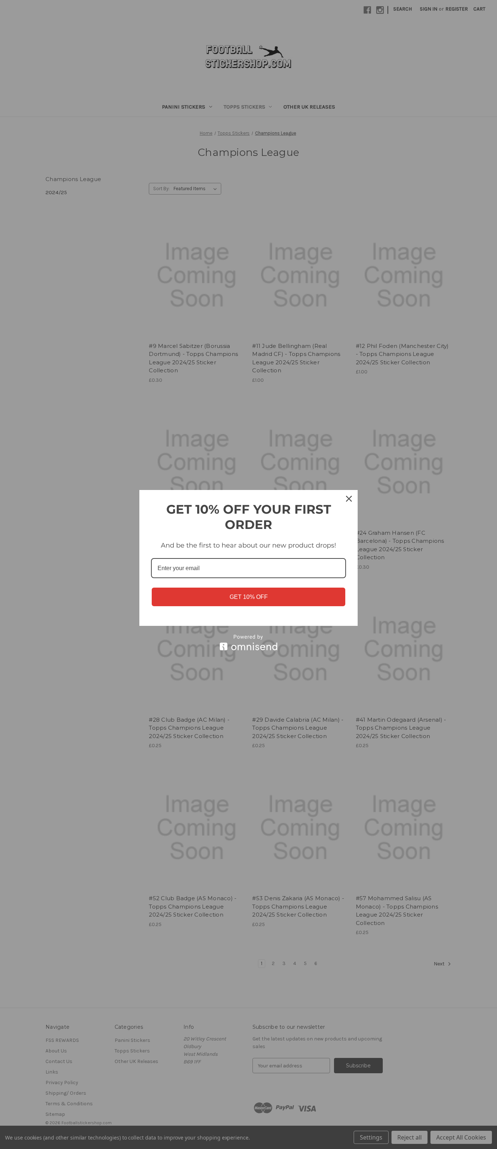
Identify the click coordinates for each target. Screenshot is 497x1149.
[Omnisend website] (248, 642)
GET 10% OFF (249, 597)
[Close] (349, 498)
